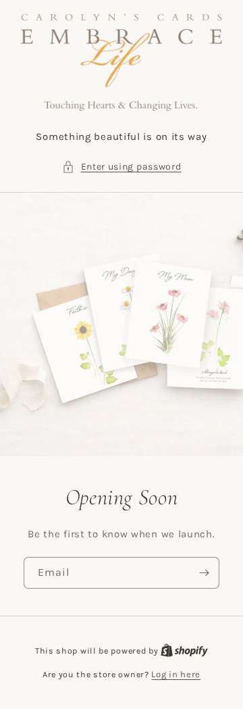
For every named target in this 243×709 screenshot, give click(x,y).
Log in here (175, 674)
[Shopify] (184, 650)
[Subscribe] (204, 573)
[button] (122, 166)
